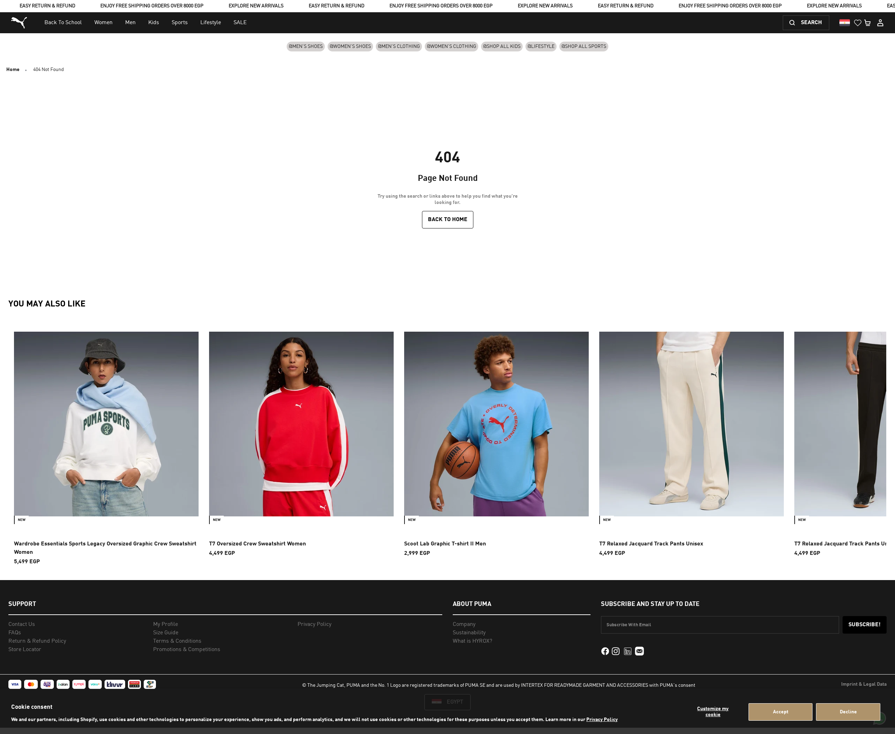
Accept (780, 712)
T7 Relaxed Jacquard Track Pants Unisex (651, 544)
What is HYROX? (472, 641)
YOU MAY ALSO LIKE (47, 304)
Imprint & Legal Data (864, 684)
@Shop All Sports (583, 46)
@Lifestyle (541, 46)
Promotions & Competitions (186, 649)
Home (13, 69)
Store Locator (24, 649)
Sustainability (469, 633)
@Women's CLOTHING (451, 46)
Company (464, 624)
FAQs (14, 633)
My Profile (165, 624)
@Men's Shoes (306, 46)
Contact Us (21, 624)
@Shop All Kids (502, 46)
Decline (848, 712)
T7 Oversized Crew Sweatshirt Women (257, 544)
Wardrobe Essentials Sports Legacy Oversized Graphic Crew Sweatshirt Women (105, 548)
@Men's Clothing (399, 46)
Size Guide (165, 633)
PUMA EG (20, 23)
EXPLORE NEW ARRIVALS (256, 5)
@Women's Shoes (350, 46)
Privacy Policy (602, 719)
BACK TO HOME (447, 220)
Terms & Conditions (177, 641)
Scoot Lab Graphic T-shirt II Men (445, 544)
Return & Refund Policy (37, 641)
